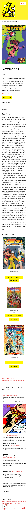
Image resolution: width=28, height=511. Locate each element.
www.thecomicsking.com (9, 457)
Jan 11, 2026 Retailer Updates (10, 435)
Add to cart (9, 277)
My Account (4, 508)
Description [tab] (4, 109)
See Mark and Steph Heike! (10, 395)
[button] (24, 27)
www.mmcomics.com (15, 445)
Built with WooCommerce (14, 503)
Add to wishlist (7, 97)
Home (4, 21)
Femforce (9, 21)
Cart (21, 507)
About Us (13, 378)
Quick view (18, 277)
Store (7, 378)
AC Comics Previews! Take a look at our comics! (13, 380)
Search (14, 508)
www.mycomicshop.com (17, 471)
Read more (9, 315)
